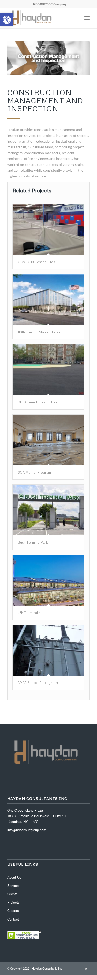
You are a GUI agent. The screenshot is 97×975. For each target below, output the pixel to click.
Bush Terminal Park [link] (33, 542)
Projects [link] (13, 902)
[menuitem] (50, 4)
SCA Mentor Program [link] (34, 472)
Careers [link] (13, 910)
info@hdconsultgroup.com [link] (26, 829)
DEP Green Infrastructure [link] (37, 402)
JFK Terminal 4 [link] (29, 613)
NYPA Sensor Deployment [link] (38, 683)
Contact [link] (13, 919)
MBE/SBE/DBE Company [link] (49, 4)
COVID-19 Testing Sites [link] (36, 262)
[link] (6, 19)
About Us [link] (14, 877)
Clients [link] (12, 893)
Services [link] (13, 885)
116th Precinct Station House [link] (39, 332)
